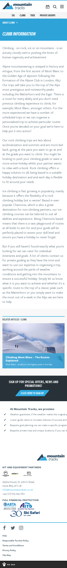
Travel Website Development (33, 564)
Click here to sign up (32, 393)
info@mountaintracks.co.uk (17, 490)
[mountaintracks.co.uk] (33, 6)
